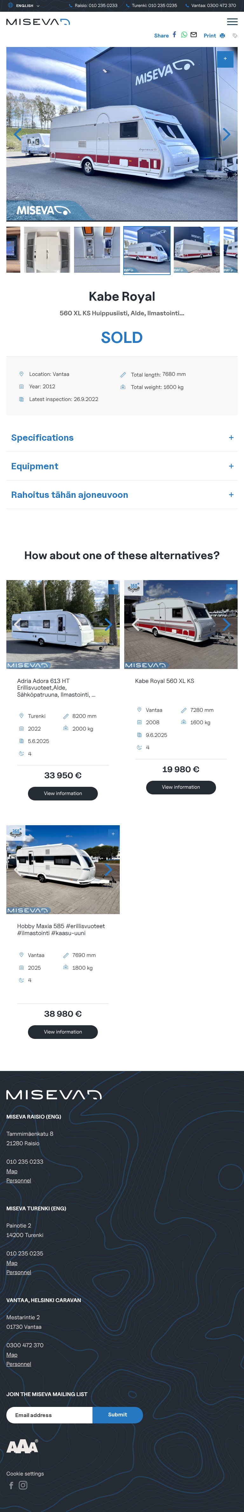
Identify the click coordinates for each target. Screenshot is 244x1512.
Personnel (18, 1180)
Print (210, 35)
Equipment (34, 466)
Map (11, 1171)
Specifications (42, 437)
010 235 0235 (24, 1253)
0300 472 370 (25, 1345)
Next (226, 134)
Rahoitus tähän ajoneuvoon (69, 494)
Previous (17, 134)
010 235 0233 (24, 1162)
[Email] (193, 34)
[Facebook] (174, 34)
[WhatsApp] (183, 34)
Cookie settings (25, 1474)
